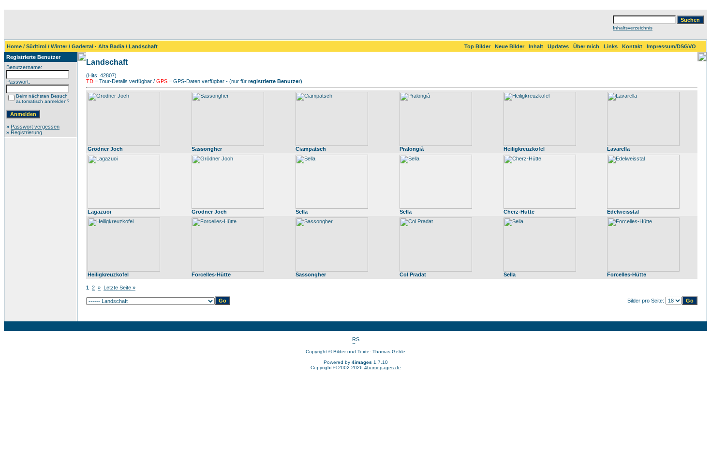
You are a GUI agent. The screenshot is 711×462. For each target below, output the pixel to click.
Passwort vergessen (35, 127)
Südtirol (36, 46)
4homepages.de (382, 367)
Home (14, 46)
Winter (59, 46)
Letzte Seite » (119, 287)
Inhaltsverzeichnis (632, 27)
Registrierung (26, 132)
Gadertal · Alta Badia (98, 46)
